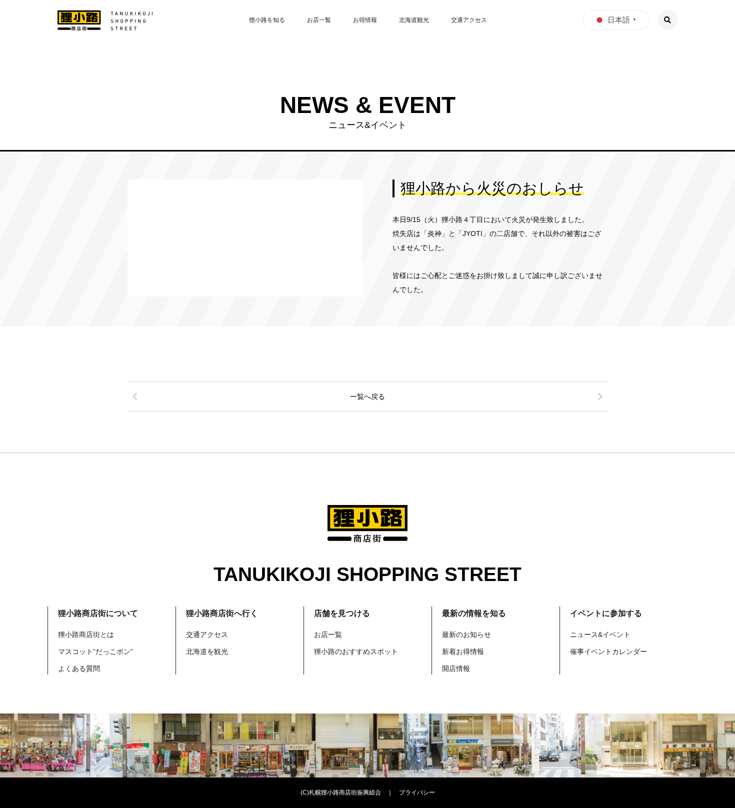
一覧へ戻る (367, 396)
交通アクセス (469, 20)
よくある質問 (79, 668)
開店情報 (456, 668)
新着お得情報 (463, 652)
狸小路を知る (267, 20)
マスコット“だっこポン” (95, 652)
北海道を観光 (207, 652)
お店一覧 (319, 20)
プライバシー (417, 792)
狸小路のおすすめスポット (356, 652)
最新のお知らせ (466, 634)
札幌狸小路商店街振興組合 (345, 792)
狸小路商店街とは (86, 634)
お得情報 (365, 20)
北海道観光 (414, 20)
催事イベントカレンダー (608, 652)
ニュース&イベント (600, 634)
